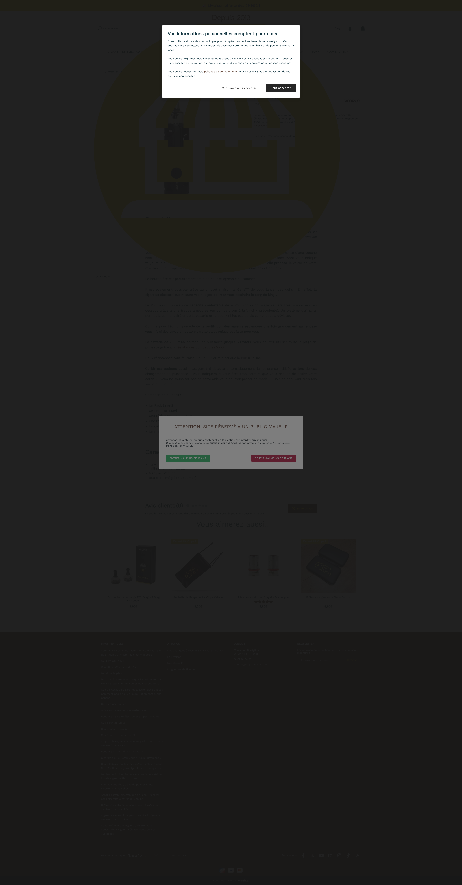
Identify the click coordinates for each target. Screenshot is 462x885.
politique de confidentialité (221, 71)
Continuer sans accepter (239, 88)
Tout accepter (281, 88)
